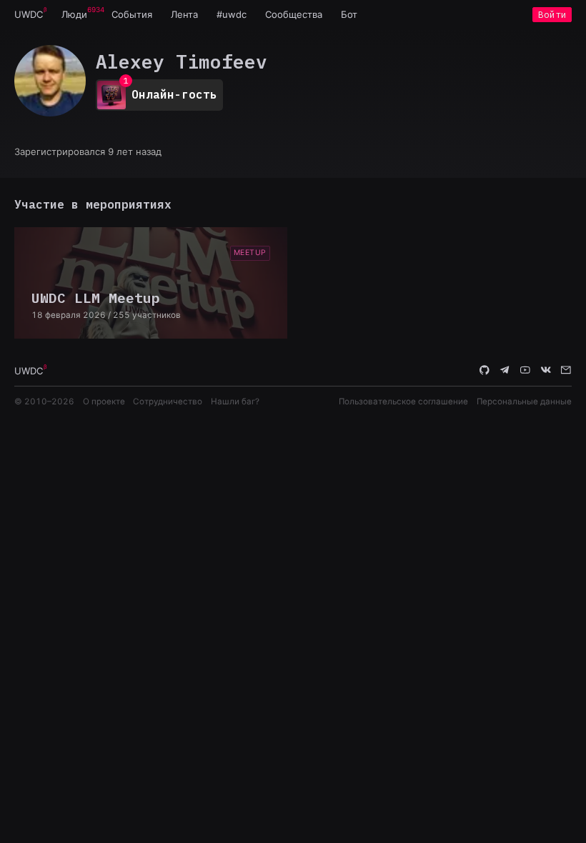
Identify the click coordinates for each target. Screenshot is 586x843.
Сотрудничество (167, 401)
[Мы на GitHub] (484, 370)
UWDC (28, 14)
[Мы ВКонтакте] (546, 370)
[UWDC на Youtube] (525, 370)
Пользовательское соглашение (403, 401)
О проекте (104, 401)
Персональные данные (524, 401)
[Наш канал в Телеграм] (505, 370)
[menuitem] (28, 14)
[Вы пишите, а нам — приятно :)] (566, 370)
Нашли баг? (235, 401)
